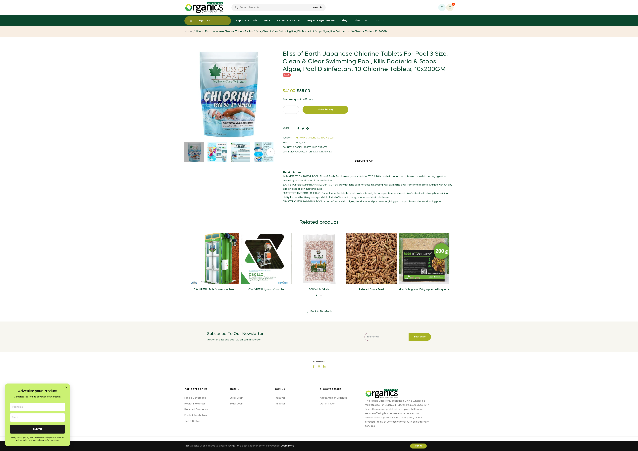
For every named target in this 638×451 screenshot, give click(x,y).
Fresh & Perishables (195, 415)
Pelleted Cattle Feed (371, 289)
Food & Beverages (195, 398)
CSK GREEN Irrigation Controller (266, 289)
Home (188, 31)
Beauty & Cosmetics (196, 409)
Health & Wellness (194, 404)
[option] (214, 265)
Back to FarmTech (321, 311)
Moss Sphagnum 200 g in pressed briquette (424, 289)
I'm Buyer (280, 398)
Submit (37, 429)
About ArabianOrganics (333, 398)
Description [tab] (364, 161)
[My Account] (442, 7)
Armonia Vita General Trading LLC (314, 138)
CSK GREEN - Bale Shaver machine (214, 289)
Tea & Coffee (192, 421)
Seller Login (236, 404)
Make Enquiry (325, 110)
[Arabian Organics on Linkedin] (324, 366)
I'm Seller (280, 404)
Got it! (418, 446)
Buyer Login (236, 398)
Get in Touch (327, 404)
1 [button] (316, 295)
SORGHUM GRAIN (319, 289)
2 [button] (321, 295)
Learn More (287, 446)
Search (317, 7)
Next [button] (270, 152)
